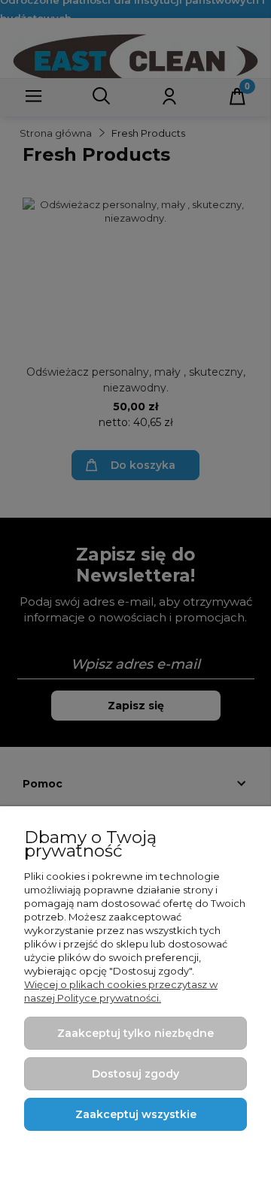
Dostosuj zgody (135, 1074)
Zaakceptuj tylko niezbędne (135, 1033)
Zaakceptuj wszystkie (135, 1114)
